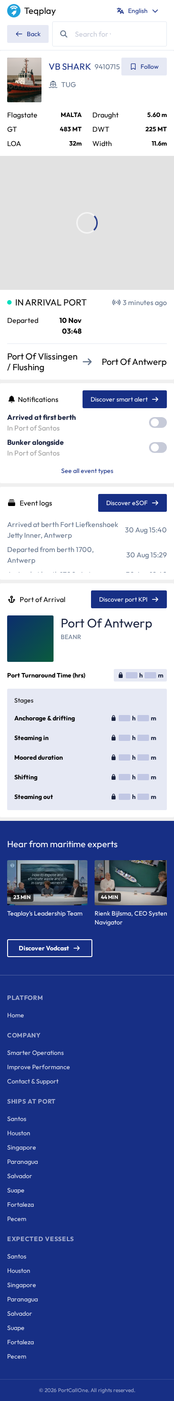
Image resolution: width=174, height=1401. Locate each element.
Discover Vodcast (44, 948)
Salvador (19, 1176)
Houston (18, 1133)
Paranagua (22, 1162)
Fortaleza (20, 1204)
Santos (16, 1119)
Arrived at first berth (41, 417)
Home (15, 1015)
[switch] (158, 422)
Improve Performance (38, 1067)
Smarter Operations (35, 1053)
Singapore (21, 1147)
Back (34, 34)
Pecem (16, 1219)
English (138, 11)
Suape (16, 1190)
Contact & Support (32, 1081)
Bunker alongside (35, 442)
